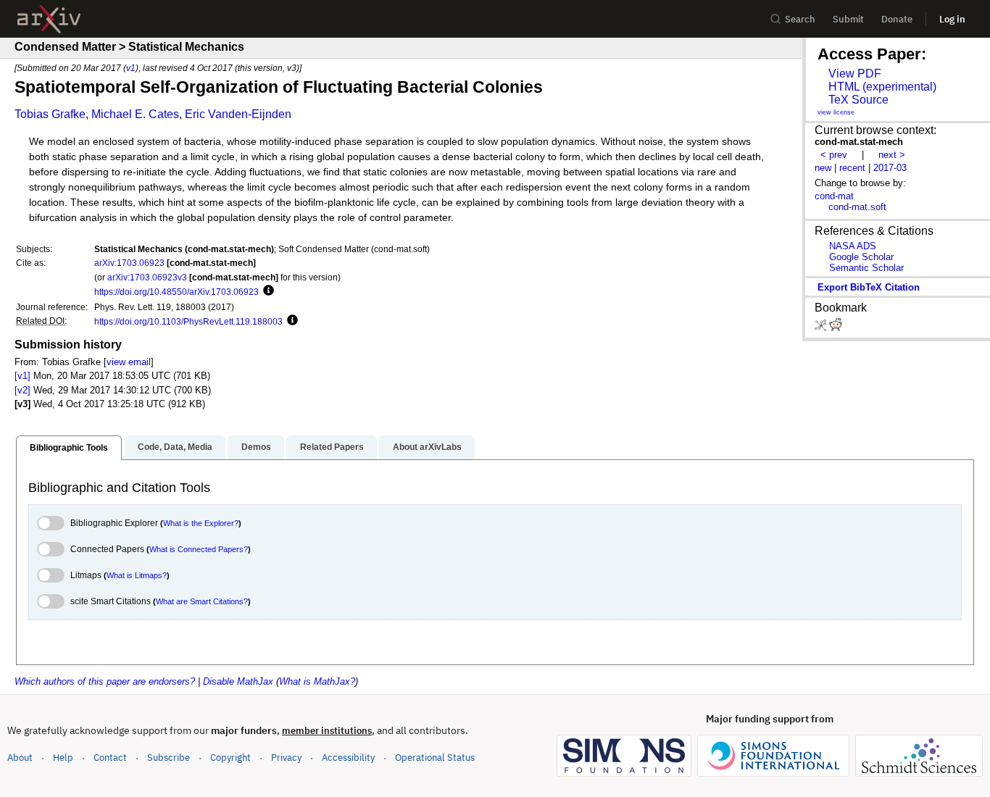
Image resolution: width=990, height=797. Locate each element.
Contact (110, 757)
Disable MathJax (238, 681)
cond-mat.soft (857, 206)
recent (852, 167)
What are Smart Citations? (202, 601)
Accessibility (348, 757)
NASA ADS (852, 246)
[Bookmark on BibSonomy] (822, 327)
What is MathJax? (317, 681)
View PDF (854, 73)
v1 (131, 67)
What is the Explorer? (200, 523)
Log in (952, 19)
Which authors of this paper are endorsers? (104, 681)
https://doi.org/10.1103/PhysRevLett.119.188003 (188, 321)
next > (891, 154)
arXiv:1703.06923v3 (147, 277)
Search (800, 19)
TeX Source (858, 99)
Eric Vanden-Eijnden (238, 114)
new (823, 167)
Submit (848, 19)
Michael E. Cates (135, 114)
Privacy (286, 757)
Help (63, 757)
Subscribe (168, 757)
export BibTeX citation (869, 287)
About (20, 757)
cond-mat (834, 196)
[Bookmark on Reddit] (835, 327)
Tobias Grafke (50, 114)
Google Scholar (861, 256)
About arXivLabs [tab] (427, 447)
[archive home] (48, 19)
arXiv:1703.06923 (129, 262)
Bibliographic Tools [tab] (69, 448)
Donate (896, 19)
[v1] (22, 375)
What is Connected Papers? (198, 549)
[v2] (22, 390)
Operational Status (435, 757)
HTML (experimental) (882, 86)
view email (129, 361)
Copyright (230, 757)
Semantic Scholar (866, 267)
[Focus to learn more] (266, 291)
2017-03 (890, 167)
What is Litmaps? (137, 575)
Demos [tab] (256, 447)
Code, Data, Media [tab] (175, 447)
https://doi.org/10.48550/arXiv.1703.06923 (176, 291)
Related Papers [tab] (332, 447)
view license (836, 112)
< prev (833, 154)
